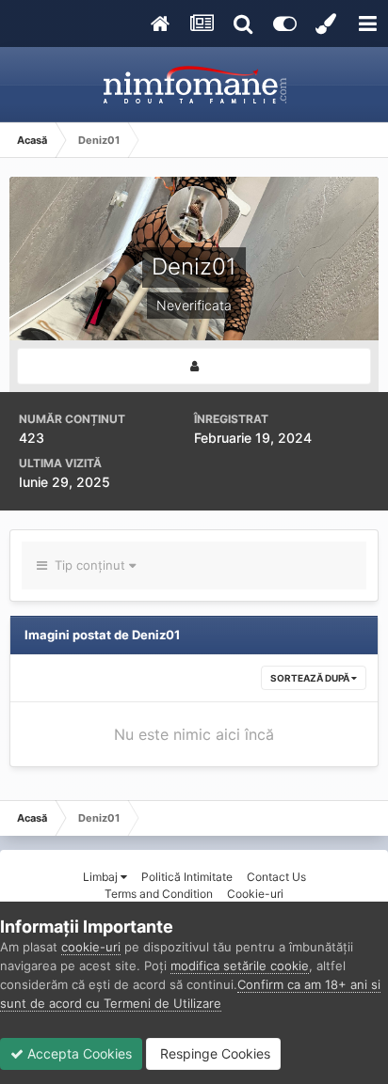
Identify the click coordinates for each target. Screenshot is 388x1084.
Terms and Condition (159, 894)
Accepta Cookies (78, 1053)
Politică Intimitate (187, 877)
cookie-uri (91, 946)
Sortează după (310, 677)
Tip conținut (88, 565)
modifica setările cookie (239, 965)
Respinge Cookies (213, 1053)
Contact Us (276, 877)
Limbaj (102, 877)
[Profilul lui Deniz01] (194, 366)
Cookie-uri (255, 894)
